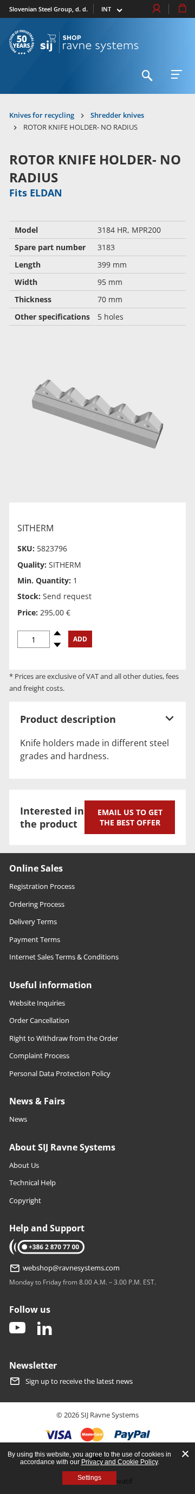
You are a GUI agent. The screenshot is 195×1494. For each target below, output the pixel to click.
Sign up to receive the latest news (79, 1381)
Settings (89, 1478)
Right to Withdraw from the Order (63, 1038)
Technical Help (32, 1182)
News (18, 1119)
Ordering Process (36, 904)
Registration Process (42, 886)
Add (80, 639)
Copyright (25, 1200)
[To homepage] (89, 42)
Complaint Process (39, 1055)
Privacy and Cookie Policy (119, 1462)
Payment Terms (34, 939)
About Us (24, 1165)
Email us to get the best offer (130, 817)
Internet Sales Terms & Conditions (64, 957)
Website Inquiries (37, 1003)
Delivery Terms (33, 921)
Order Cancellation (39, 1020)
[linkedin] (44, 1329)
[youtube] (17, 1329)
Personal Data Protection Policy (59, 1073)
